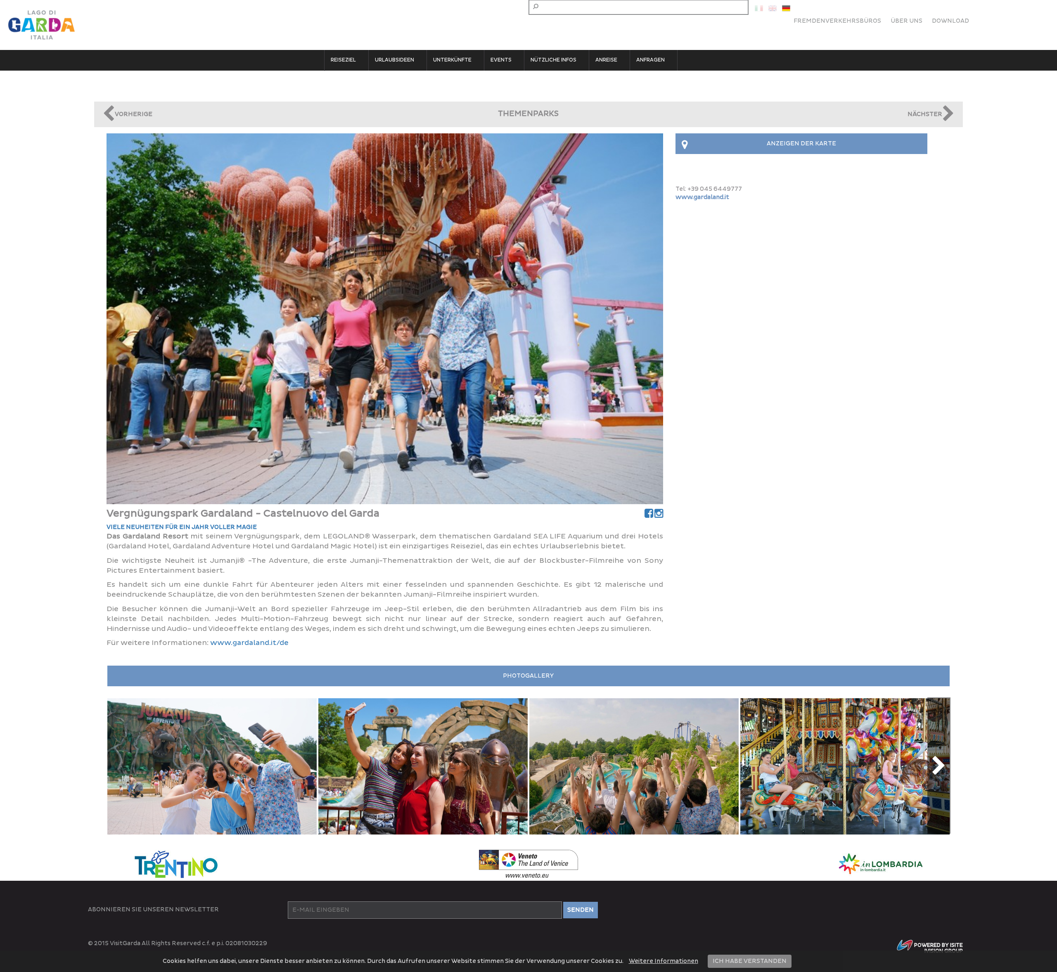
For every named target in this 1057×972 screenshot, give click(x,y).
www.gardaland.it (702, 197)
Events (501, 60)
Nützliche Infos (553, 60)
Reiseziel (343, 60)
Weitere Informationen (663, 961)
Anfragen (650, 60)
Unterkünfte (452, 60)
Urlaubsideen (394, 60)
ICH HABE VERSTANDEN (750, 961)
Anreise (606, 60)
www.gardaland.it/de (249, 642)
